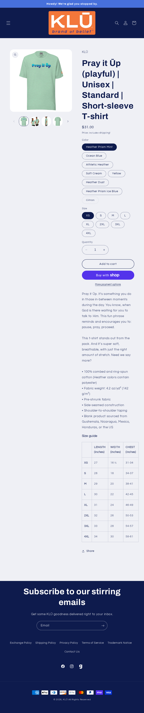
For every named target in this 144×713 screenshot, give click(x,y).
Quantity (87, 242)
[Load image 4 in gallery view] (57, 121)
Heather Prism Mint (99, 147)
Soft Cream (94, 173)
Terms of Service (93, 642)
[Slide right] (68, 121)
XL (88, 224)
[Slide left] (14, 121)
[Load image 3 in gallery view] (46, 121)
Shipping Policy (45, 642)
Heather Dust (95, 182)
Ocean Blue (94, 155)
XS (88, 215)
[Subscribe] (103, 625)
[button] (8, 23)
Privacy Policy (69, 642)
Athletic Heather (97, 164)
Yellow (116, 173)
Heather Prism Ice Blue (102, 191)
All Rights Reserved (79, 700)
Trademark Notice (120, 642)
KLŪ (65, 700)
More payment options (108, 284)
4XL (88, 233)
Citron (92, 201)
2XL (102, 224)
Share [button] (90, 551)
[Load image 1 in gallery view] (23, 121)
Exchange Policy (21, 642)
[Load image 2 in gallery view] (35, 121)
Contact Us (72, 651)
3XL (117, 224)
